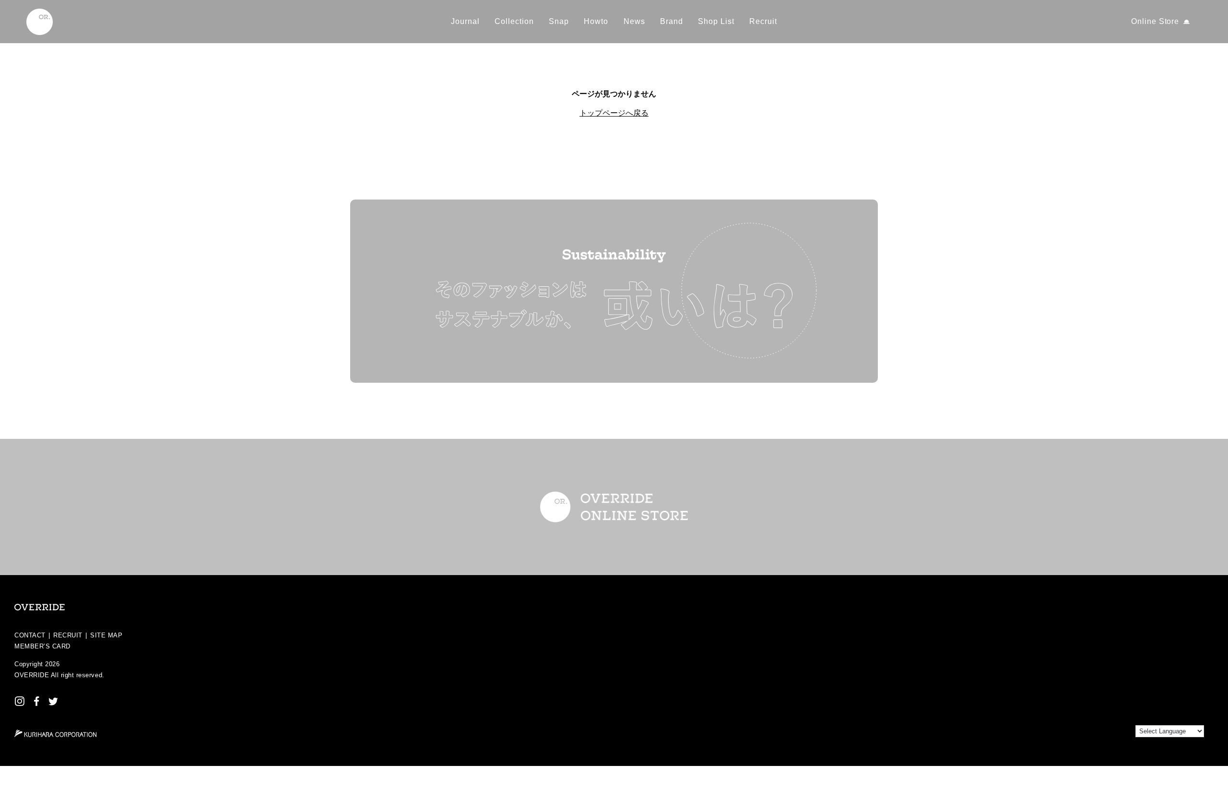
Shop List (716, 21)
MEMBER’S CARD (42, 646)
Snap (559, 21)
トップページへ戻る (614, 113)
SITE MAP (106, 635)
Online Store (1155, 21)
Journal (465, 21)
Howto (596, 21)
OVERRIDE (31, 675)
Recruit (763, 21)
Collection (514, 21)
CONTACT (30, 635)
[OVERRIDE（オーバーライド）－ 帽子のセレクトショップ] (39, 22)
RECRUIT (68, 635)
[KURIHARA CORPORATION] (55, 733)
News (634, 21)
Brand (671, 21)
